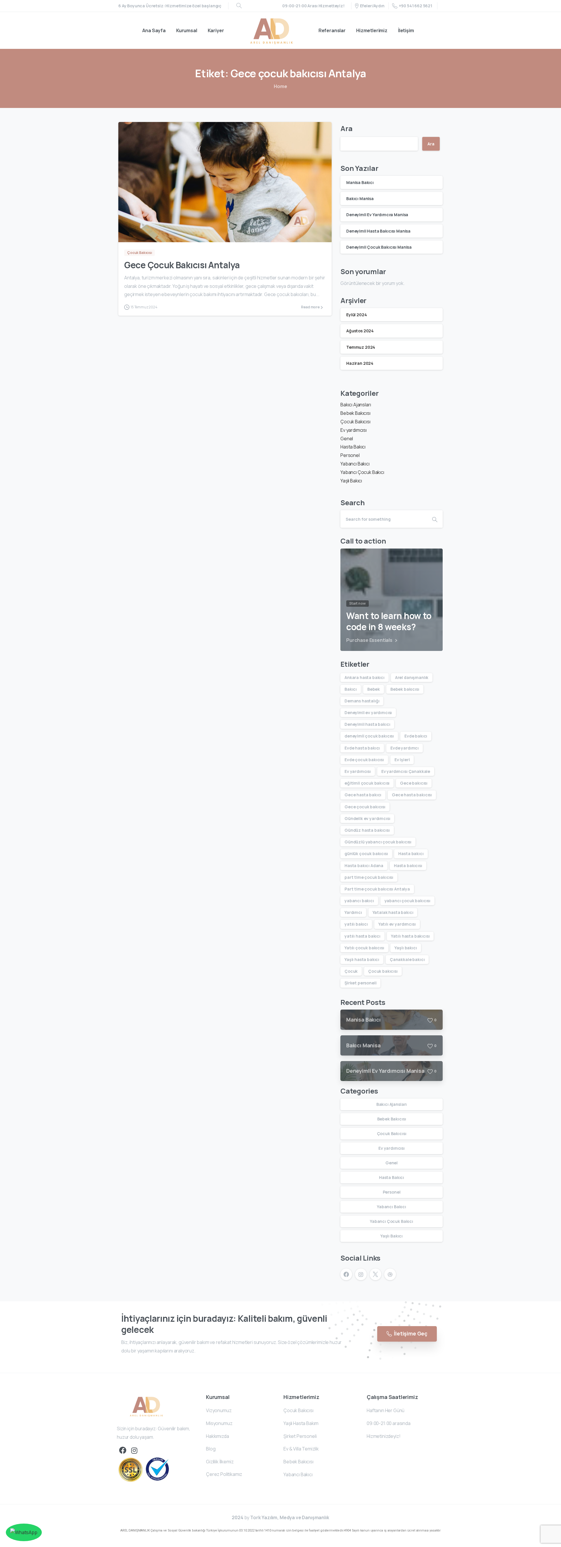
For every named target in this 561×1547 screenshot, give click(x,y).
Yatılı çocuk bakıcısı (364, 947)
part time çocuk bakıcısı (368, 877)
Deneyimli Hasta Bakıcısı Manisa (378, 231)
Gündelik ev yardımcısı (367, 818)
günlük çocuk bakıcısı (366, 853)
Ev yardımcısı (353, 430)
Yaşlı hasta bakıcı (361, 959)
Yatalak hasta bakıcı (393, 912)
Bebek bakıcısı (404, 689)
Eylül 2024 (356, 314)
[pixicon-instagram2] (134, 1450)
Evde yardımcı (404, 748)
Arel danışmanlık (411, 677)
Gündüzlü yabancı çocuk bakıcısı (377, 842)
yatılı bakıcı (356, 924)
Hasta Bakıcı (353, 447)
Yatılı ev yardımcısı (397, 924)
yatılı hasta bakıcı (362, 936)
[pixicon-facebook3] (123, 1450)
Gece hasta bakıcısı (412, 794)
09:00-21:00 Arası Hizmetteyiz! (313, 6)
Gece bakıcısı (413, 783)
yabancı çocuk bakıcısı (407, 900)
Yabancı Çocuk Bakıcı (362, 472)
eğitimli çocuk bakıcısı (366, 783)
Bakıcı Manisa (360, 198)
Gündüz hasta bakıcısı (367, 830)
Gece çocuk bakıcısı (364, 806)
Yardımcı (353, 912)
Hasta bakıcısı (408, 865)
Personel (350, 455)
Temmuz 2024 (360, 347)
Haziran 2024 (359, 363)
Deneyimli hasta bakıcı (367, 724)
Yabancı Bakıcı (355, 463)
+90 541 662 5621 (415, 5)
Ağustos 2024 (360, 331)
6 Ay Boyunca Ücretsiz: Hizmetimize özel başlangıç (169, 6)
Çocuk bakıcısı (383, 971)
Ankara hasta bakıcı (364, 677)
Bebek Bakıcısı (355, 413)
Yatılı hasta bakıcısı (410, 936)
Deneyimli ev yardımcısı (368, 712)
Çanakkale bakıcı (407, 959)
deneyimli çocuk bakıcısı (369, 736)
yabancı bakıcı (359, 900)
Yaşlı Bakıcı (351, 480)
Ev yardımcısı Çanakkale (405, 771)
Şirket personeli (360, 983)
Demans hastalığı (361, 701)
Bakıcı (350, 689)
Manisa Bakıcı (360, 182)
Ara (346, 128)
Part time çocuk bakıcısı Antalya (377, 889)
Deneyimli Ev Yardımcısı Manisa (377, 214)
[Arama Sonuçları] (239, 6)
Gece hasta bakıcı (362, 794)
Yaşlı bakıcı (405, 947)
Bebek (373, 689)
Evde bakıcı (415, 736)
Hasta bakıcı (410, 853)
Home (280, 86)
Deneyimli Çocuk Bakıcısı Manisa (379, 247)
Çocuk (351, 971)
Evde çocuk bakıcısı (364, 759)
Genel (346, 438)
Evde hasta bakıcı (362, 748)
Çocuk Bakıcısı (355, 421)
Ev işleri (402, 759)
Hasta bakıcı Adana (363, 865)
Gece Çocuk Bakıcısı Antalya (182, 265)
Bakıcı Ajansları (355, 404)
